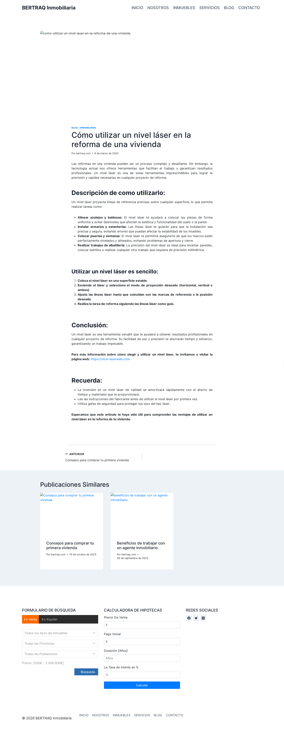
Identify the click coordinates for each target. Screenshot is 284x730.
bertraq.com (83, 153)
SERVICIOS (209, 7)
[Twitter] (196, 618)
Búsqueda (87, 672)
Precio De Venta (116, 617)
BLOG (229, 7)
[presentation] (71, 514)
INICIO (137, 7)
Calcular (142, 685)
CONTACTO (249, 7)
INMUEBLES (184, 7)
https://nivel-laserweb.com (110, 359)
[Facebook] (189, 618)
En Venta (30, 619)
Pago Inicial (112, 634)
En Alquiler (49, 619)
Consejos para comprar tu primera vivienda (97, 457)
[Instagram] (203, 618)
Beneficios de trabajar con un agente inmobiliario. (141, 545)
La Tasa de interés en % (121, 667)
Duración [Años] (116, 651)
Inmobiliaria (88, 127)
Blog (74, 127)
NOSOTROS (158, 7)
